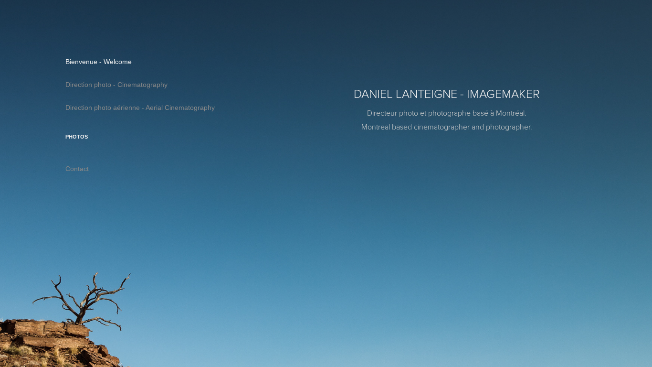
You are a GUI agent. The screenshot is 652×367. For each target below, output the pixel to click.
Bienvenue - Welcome (98, 61)
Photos (76, 137)
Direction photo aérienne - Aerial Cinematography (140, 107)
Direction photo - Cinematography (116, 84)
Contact (77, 169)
